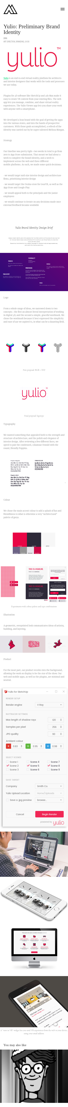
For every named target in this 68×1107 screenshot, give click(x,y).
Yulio (5, 78)
